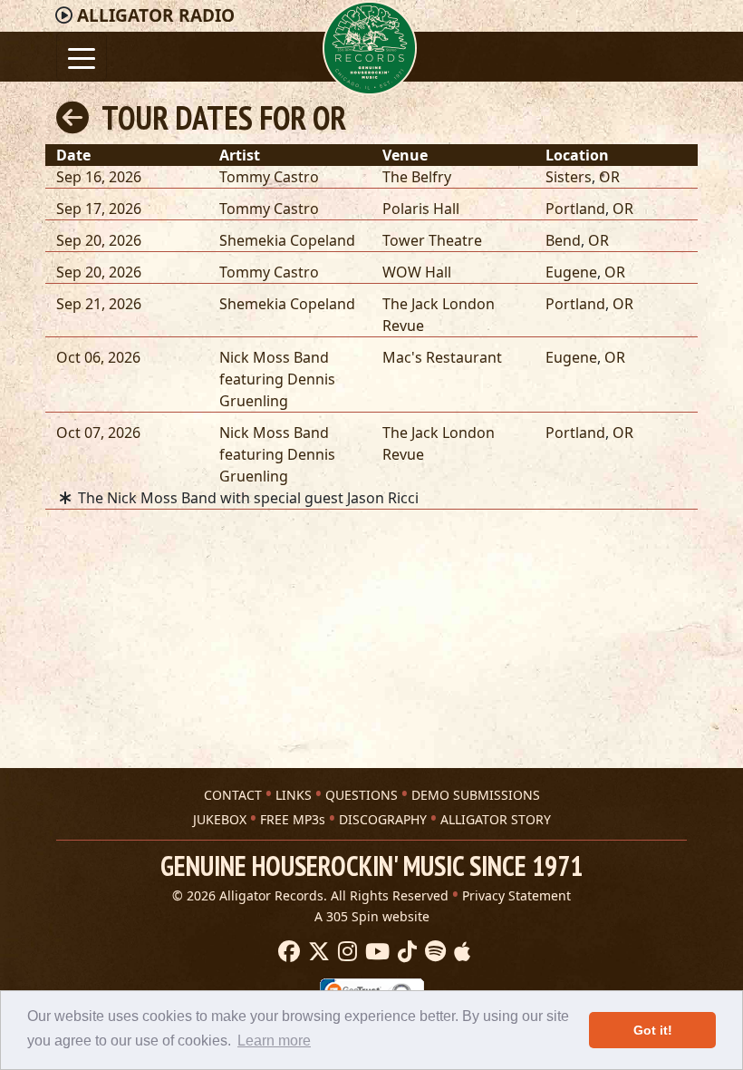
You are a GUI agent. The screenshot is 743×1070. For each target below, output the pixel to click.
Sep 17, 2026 (98, 209)
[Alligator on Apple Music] (459, 952)
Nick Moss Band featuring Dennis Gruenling (277, 379)
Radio (156, 15)
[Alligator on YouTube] (375, 952)
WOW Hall (416, 272)
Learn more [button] (274, 1040)
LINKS (293, 794)
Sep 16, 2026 (98, 177)
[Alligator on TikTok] (405, 952)
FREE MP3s (292, 819)
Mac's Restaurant (442, 357)
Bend (563, 240)
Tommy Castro (269, 177)
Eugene (571, 272)
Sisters (568, 177)
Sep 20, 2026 (98, 240)
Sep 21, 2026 (98, 304)
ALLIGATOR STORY (495, 819)
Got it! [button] (652, 1030)
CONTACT (233, 794)
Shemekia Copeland (287, 240)
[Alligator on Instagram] (345, 952)
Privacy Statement (516, 895)
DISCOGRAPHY (383, 819)
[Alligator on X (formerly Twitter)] (317, 952)
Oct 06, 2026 (98, 357)
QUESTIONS (361, 794)
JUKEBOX (219, 819)
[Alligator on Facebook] (287, 952)
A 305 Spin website (371, 916)
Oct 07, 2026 (98, 433)
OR (609, 177)
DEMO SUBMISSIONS (475, 794)
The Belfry (416, 177)
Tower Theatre (432, 240)
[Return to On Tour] (72, 117)
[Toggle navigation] (81, 57)
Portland (575, 209)
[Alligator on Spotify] (433, 952)
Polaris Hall (420, 209)
